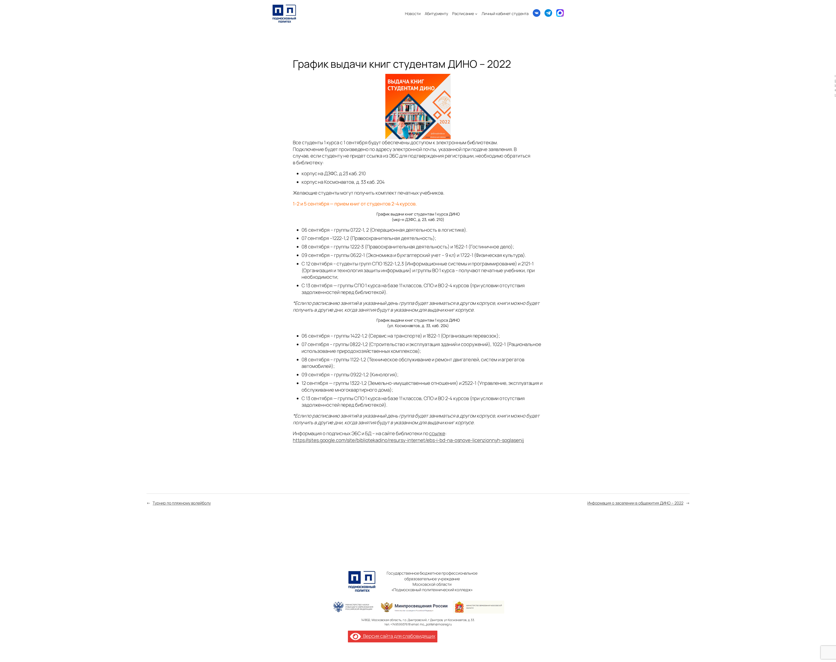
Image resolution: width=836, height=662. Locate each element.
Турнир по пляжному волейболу (182, 503)
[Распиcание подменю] (476, 13)
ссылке (437, 433)
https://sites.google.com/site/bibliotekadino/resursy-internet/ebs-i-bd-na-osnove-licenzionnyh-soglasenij (408, 440)
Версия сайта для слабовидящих (398, 636)
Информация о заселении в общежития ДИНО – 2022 (635, 503)
